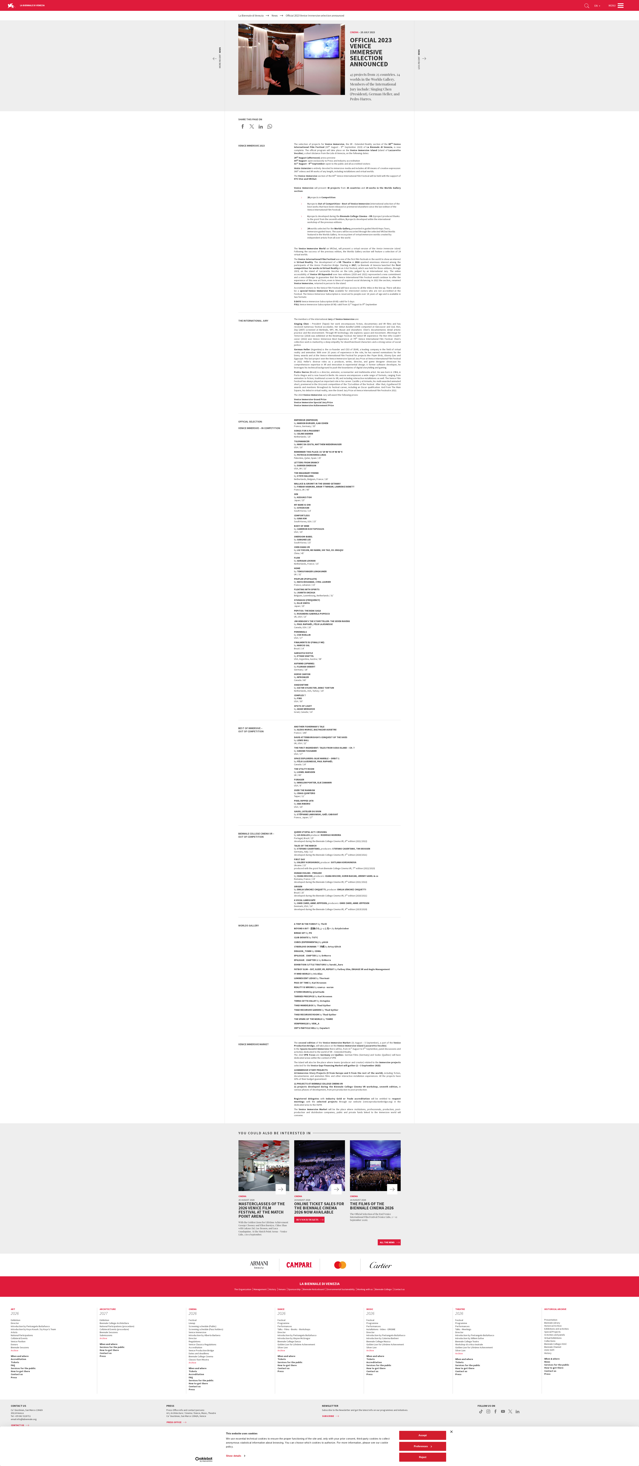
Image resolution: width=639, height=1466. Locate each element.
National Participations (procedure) (117, 1326)
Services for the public (23, 1368)
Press (14, 1377)
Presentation (550, 1319)
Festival (193, 1320)
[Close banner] (451, 1432)
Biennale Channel (552, 1346)
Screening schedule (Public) (202, 1326)
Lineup (192, 1323)
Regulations (195, 1341)
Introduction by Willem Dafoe (469, 1338)
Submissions (106, 1335)
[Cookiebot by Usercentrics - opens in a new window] (203, 1459)
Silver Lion (283, 1347)
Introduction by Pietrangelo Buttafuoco (30, 1326)
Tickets (15, 1362)
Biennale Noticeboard (313, 1289)
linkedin (517, 1413)
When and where (20, 1356)
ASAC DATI (549, 1349)
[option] (258, 1265)
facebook (495, 1413)
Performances (285, 1326)
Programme (283, 1323)
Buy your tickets (307, 1219)
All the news (387, 1242)
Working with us (365, 1289)
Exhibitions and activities (556, 1328)
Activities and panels (554, 1334)
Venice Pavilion (18, 1341)
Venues (282, 1289)
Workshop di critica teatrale (469, 1344)
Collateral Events (19, 1338)
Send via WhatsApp (270, 126)
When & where (552, 1358)
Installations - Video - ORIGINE (380, 1329)
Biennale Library (552, 1322)
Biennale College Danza (289, 1341)
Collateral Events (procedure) (114, 1329)
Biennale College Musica (378, 1341)
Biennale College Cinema (201, 1356)
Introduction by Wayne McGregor (294, 1338)
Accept (423, 1435)
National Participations (22, 1335)
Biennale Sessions (20, 1347)
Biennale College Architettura (114, 1323)
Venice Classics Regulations (202, 1344)
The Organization (242, 1289)
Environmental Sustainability (341, 1289)
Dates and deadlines (199, 1353)
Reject (422, 1457)
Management (260, 1289)
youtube (503, 1413)
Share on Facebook (243, 126)
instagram (488, 1413)
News (547, 1361)
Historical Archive (553, 1325)
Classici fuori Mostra (199, 1359)
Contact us (399, 1289)
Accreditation (18, 1359)
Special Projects (552, 1331)
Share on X (252, 126)
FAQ (13, 1365)
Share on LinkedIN (261, 126)
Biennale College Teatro (467, 1341)
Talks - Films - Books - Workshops (294, 1329)
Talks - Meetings (463, 1329)
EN (596, 5)
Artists (14, 1332)
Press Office (174, 1422)
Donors (14, 1344)
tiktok (481, 1413)
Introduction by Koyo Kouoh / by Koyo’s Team (33, 1329)
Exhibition (15, 1320)
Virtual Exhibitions (553, 1337)
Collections (549, 1340)
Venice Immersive (197, 1332)
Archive (14, 1350)
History (272, 1289)
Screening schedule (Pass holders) (206, 1329)
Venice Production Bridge (201, 1350)
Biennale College (383, 1289)
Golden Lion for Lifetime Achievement (296, 1344)
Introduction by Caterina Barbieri (382, 1338)
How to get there (20, 1371)
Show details (233, 1455)
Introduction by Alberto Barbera (204, 1335)
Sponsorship (294, 1289)
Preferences (421, 1446)
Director (15, 1323)
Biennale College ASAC (555, 1343)
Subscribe (328, 1416)
